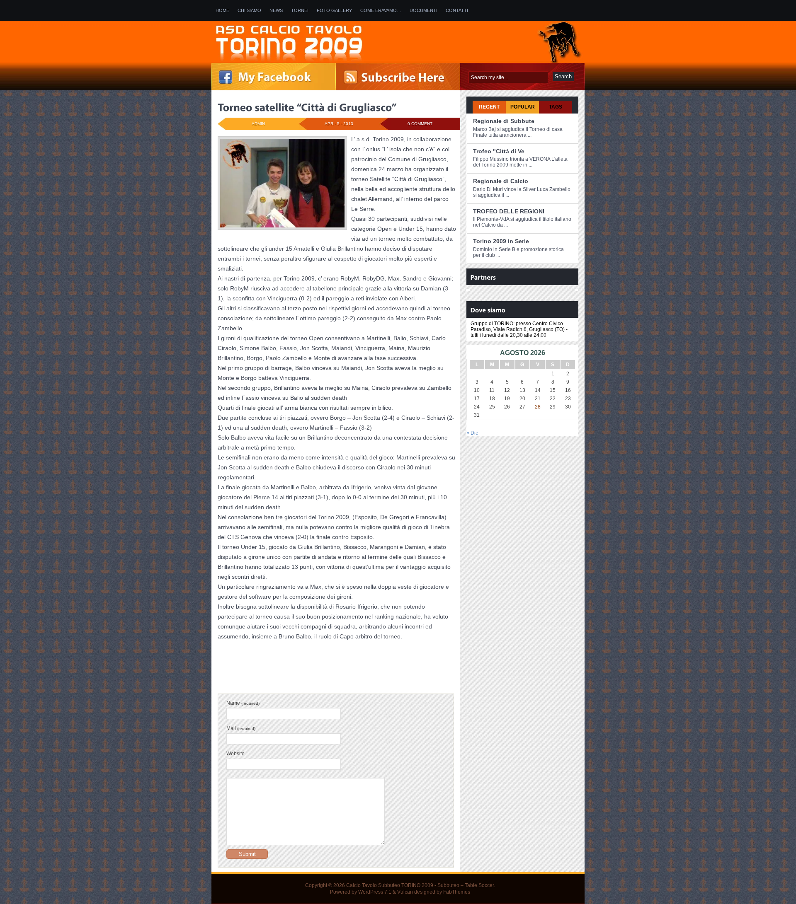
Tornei (299, 10)
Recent (489, 107)
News (276, 10)
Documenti (423, 10)
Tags (555, 107)
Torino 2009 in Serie (501, 241)
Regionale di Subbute (503, 121)
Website (235, 754)
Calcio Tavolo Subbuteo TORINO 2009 (389, 885)
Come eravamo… (380, 10)
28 (538, 407)
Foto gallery (334, 10)
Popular (522, 107)
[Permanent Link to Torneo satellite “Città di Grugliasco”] (307, 107)
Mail (240, 728)
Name (243, 703)
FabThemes (456, 892)
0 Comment (420, 123)
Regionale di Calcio (500, 181)
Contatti (457, 10)
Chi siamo (249, 10)
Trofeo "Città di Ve (498, 151)
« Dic (472, 433)
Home (222, 10)
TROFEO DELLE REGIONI (508, 211)
